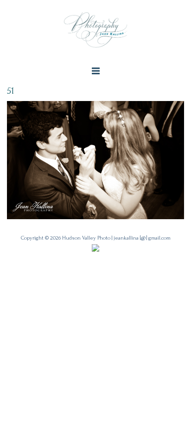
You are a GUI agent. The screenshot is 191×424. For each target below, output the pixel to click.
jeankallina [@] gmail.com (142, 238)
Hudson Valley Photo (86, 238)
